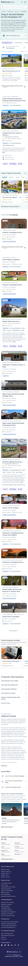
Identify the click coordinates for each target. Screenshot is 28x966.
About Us (3, 937)
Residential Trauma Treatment (8, 911)
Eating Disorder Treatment (7, 902)
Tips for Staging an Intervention (9, 925)
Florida (17, 177)
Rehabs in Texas (5, 875)
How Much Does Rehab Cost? (8, 927)
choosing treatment (6, 733)
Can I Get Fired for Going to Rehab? (9, 921)
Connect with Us (5, 942)
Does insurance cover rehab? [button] (9, 681)
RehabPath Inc (17, 955)
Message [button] (14, 163)
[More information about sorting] (26, 51)
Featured (4, 177)
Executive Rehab (5, 906)
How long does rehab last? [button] (9, 689)
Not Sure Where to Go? (7, 866)
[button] (25, 2)
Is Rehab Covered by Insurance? (8, 923)
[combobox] (14, 7)
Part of (10, 136)
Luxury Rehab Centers (6, 883)
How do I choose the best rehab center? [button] (10, 698)
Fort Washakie (13, 215)
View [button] (4, 163)
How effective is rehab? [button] (8, 693)
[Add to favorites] (24, 86)
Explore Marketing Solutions (8, 935)
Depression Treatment (6, 904)
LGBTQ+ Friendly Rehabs (7, 890)
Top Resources (5, 919)
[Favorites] (21, 2)
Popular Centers (5, 880)
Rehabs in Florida (5, 869)
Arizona (4, 818)
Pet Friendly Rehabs (5, 894)
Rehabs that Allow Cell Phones (8, 896)
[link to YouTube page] (8, 945)
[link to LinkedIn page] (5, 945)
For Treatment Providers (8, 930)
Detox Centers (4, 885)
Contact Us (4, 939)
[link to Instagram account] (15, 945)
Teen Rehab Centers (6, 908)
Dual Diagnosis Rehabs (6, 910)
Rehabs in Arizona (5, 877)
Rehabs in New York (5, 873)
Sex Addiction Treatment (7, 913)
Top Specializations (6, 899)
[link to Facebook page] (18, 945)
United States (10, 11)
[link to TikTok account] (11, 945)
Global (22, 177)
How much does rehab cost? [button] (9, 685)
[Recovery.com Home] (7, 2)
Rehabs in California (6, 871)
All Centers (3, 11)
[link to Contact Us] (1, 945)
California (11, 177)
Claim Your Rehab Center (7, 933)
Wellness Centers (5, 892)
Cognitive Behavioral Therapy (8, 887)
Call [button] (21, 163)
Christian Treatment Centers (8, 915)
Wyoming (17, 11)
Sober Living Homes (6, 888)
